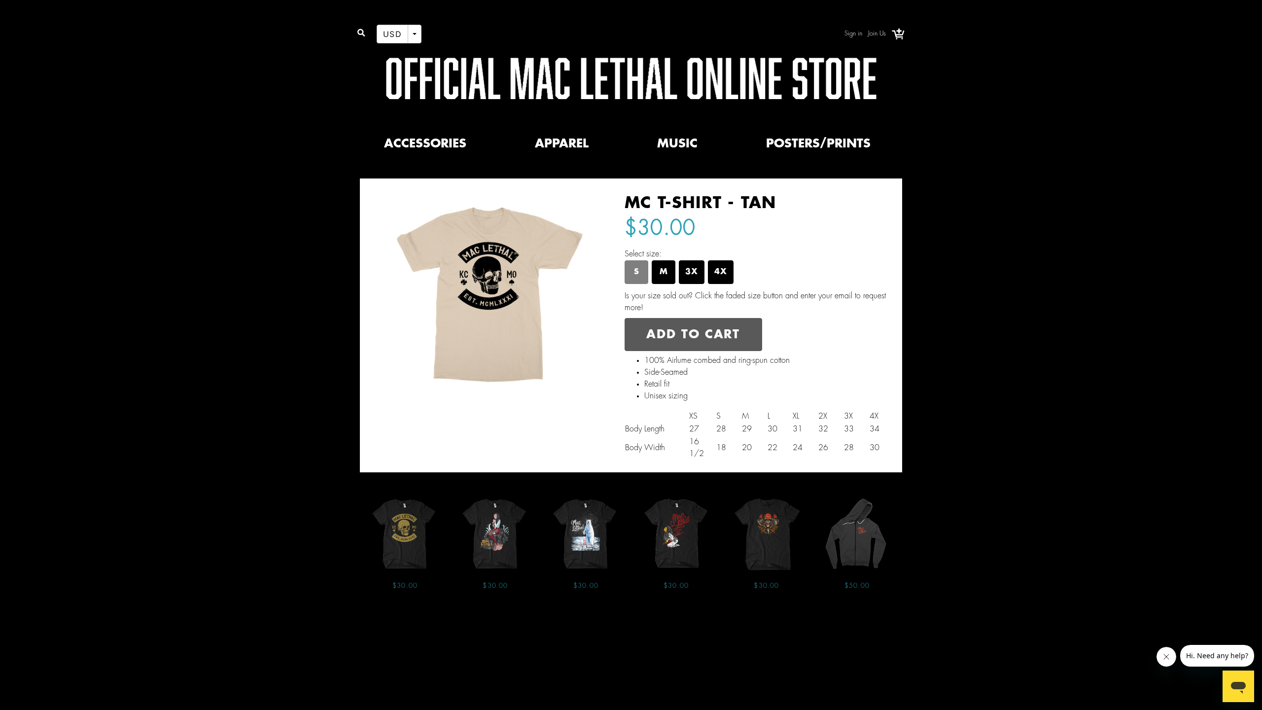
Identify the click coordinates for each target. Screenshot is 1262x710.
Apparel (562, 144)
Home (538, 634)
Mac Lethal (385, 167)
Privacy (609, 634)
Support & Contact (661, 634)
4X (720, 272)
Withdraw (717, 634)
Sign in (853, 33)
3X (691, 272)
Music (677, 144)
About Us (573, 634)
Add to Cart (693, 334)
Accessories (425, 144)
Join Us (877, 33)
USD (392, 34)
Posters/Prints (818, 144)
